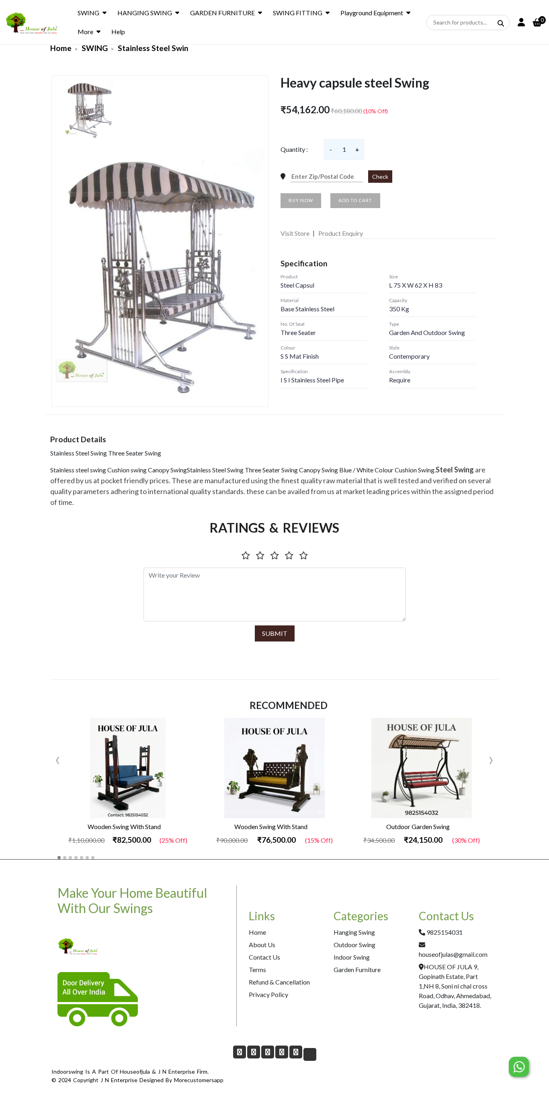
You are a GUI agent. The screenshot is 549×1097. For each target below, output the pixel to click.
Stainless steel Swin (153, 48)
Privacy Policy (268, 994)
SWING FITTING (297, 12)
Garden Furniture (357, 969)
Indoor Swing (352, 957)
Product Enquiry (340, 233)
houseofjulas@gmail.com (453, 954)
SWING (88, 12)
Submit (274, 633)
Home (61, 48)
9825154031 (444, 932)
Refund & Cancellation (279, 982)
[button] (59, 857)
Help (118, 31)
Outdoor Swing (354, 944)
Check (380, 176)
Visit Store (295, 233)
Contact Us (264, 957)
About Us (262, 944)
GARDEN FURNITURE (222, 12)
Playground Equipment (371, 12)
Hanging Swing (354, 932)
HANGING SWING (144, 12)
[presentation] (58, 758)
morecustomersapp (198, 1080)
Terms (257, 969)
